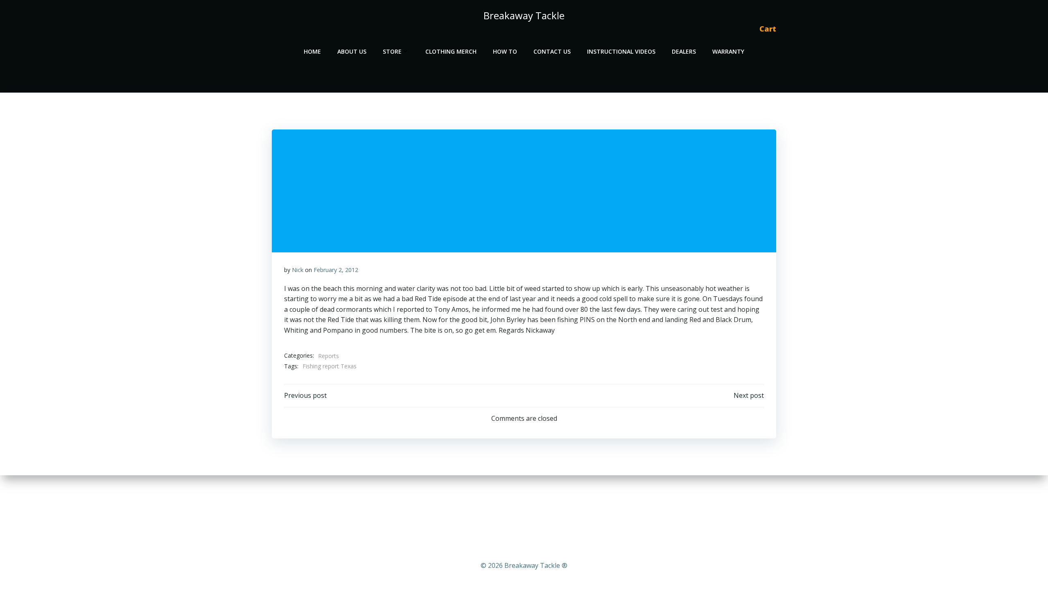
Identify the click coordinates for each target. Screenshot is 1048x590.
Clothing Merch (451, 51)
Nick (297, 270)
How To (505, 51)
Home (312, 51)
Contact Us (552, 51)
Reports (328, 356)
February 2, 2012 (336, 270)
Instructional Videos (621, 51)
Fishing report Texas (330, 366)
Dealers (684, 51)
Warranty (728, 51)
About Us (351, 51)
